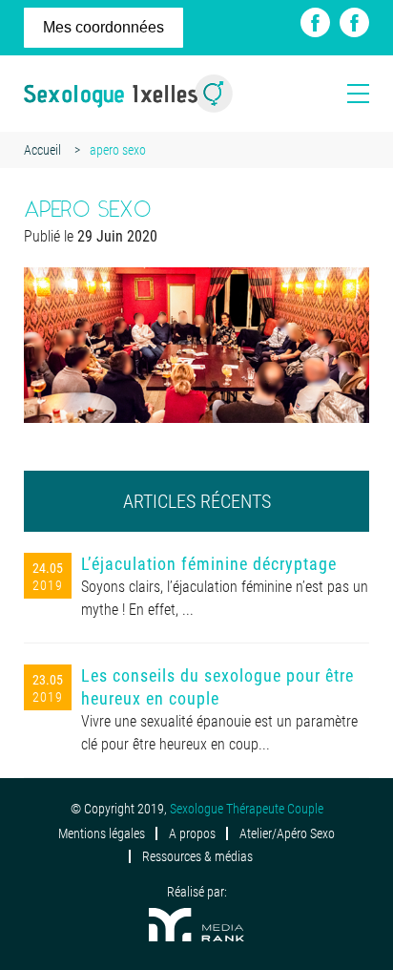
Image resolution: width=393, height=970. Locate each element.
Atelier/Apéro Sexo (287, 833)
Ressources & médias (197, 856)
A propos (192, 833)
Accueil (42, 150)
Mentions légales (101, 833)
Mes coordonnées (103, 27)
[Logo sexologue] (128, 93)
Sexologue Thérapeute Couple (246, 808)
